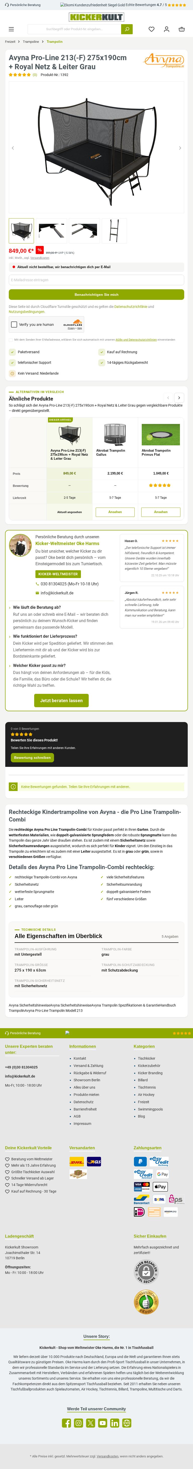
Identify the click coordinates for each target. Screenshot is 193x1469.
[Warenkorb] (181, 29)
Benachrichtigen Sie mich (97, 295)
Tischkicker (146, 1058)
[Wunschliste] (151, 29)
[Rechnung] (159, 1162)
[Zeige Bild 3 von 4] (101, 206)
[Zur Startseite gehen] (96, 17)
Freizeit (143, 1102)
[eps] (177, 1199)
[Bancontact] (142, 1199)
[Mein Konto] (166, 29)
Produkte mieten (86, 1095)
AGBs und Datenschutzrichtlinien (136, 339)
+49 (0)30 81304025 (21, 1067)
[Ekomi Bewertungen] (149, 1304)
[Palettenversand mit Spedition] (78, 1174)
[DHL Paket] (76, 1162)
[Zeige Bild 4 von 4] (110, 206)
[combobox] (74, 29)
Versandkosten (39, 258)
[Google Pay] (163, 1174)
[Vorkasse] (154, 1212)
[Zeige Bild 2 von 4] (92, 206)
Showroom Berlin (87, 1080)
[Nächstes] (180, 147)
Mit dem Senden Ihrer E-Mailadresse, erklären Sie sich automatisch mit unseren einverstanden (94, 339)
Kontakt (80, 1058)
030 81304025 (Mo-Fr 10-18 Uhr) (70, 584)
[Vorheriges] (13, 147)
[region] (96, 147)
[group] (96, 147)
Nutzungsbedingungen (26, 312)
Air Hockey (146, 1095)
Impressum (82, 1124)
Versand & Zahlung (88, 1066)
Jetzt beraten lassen (61, 700)
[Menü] (11, 29)
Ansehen (115, 512)
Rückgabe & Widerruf (90, 1073)
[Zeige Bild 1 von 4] (83, 206)
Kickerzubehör (149, 1066)
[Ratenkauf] (143, 1174)
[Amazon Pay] (171, 1212)
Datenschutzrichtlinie (130, 307)
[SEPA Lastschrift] (159, 1199)
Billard (143, 1080)
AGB (77, 1116)
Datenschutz (83, 1102)
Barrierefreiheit (85, 1109)
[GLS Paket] (94, 1162)
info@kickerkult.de (57, 593)
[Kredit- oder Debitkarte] (142, 1187)
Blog (141, 1116)
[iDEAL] (139, 1212)
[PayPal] (140, 1162)
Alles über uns (84, 1087)
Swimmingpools (150, 1109)
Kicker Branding (150, 1073)
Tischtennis (147, 1087)
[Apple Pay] (160, 1187)
